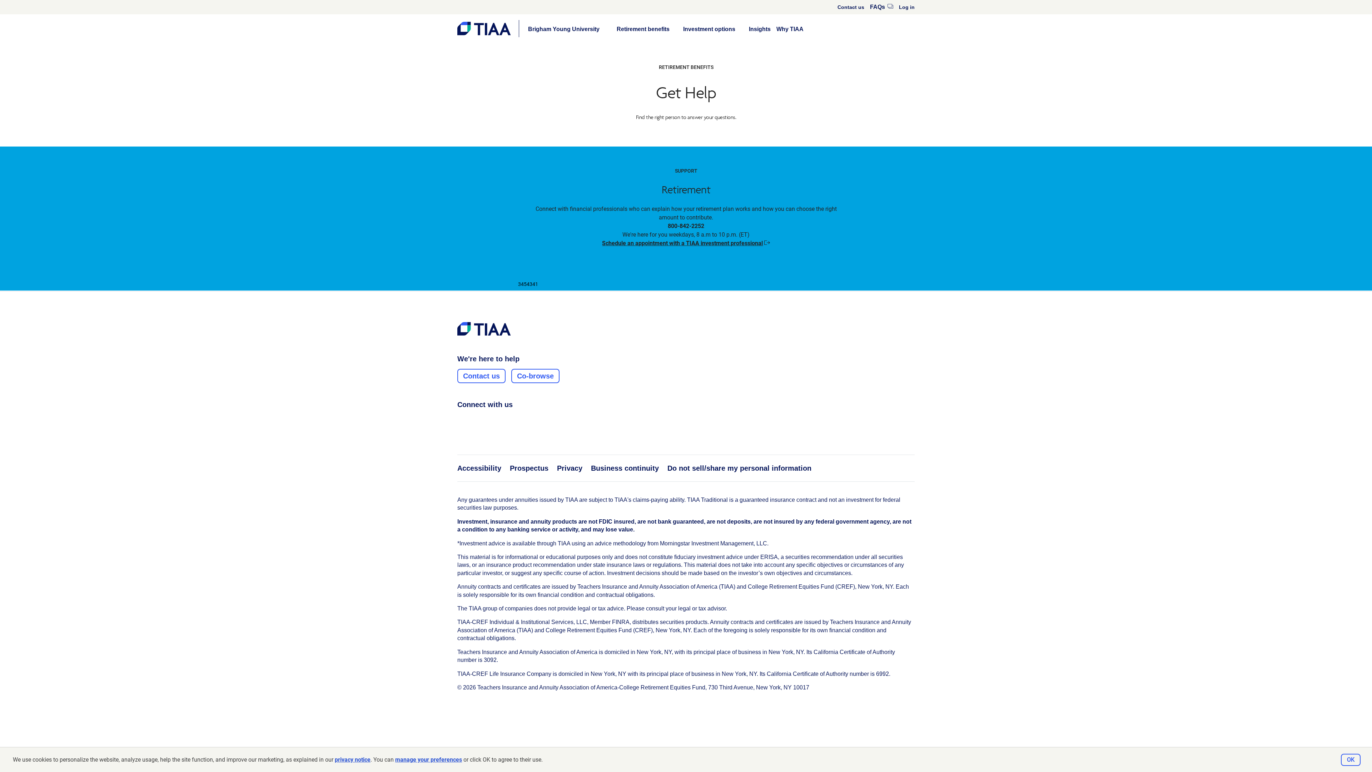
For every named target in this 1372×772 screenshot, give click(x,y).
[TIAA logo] (484, 328)
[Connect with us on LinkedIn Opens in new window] (488, 420)
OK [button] (1350, 759)
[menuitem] (850, 7)
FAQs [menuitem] (881, 7)
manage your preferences (428, 759)
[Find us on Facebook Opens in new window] (461, 420)
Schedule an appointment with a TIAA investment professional (686, 243)
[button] (564, 29)
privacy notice (353, 759)
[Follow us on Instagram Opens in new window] (475, 420)
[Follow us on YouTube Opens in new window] (502, 420)
